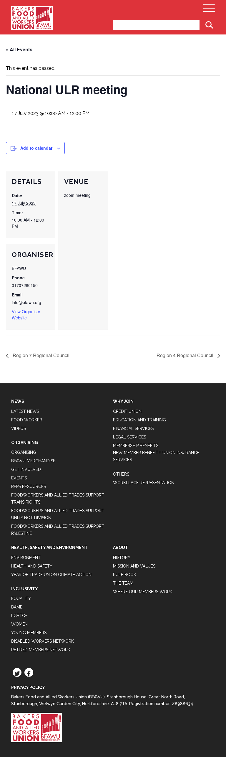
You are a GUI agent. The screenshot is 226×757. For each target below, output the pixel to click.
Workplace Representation (143, 482)
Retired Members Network (40, 649)
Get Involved (26, 469)
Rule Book (124, 574)
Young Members (28, 632)
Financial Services (133, 428)
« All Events (19, 49)
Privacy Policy (28, 687)
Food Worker (26, 420)
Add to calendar (36, 148)
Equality (21, 598)
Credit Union (127, 411)
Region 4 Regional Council (186, 355)
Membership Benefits (135, 445)
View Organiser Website (26, 315)
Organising (23, 452)
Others (121, 474)
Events (19, 478)
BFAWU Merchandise (33, 461)
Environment (26, 557)
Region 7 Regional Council (40, 355)
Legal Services (129, 437)
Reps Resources (28, 486)
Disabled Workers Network (42, 641)
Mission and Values (134, 566)
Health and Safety (31, 566)
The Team (123, 583)
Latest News (25, 411)
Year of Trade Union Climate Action (51, 574)
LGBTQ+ (19, 615)
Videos (18, 428)
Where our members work (142, 591)
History (121, 557)
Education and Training (139, 420)
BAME (16, 607)
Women (19, 624)
